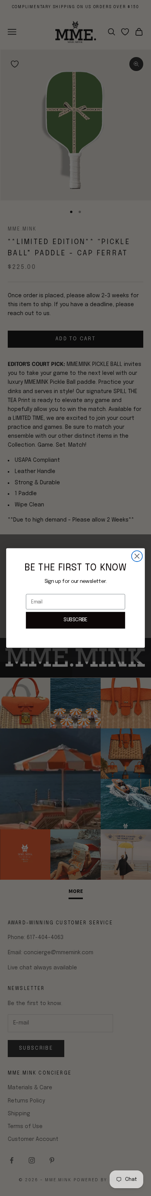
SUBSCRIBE (75, 620)
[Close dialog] (137, 556)
